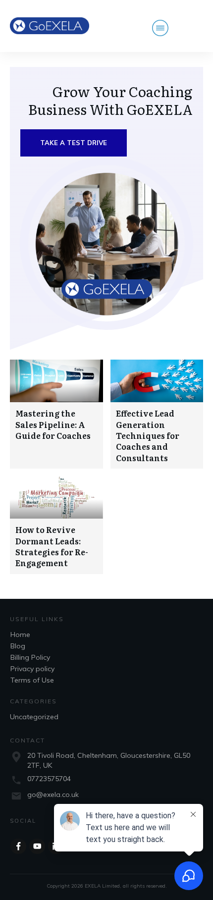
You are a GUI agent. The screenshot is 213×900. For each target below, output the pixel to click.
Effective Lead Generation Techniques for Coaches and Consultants (147, 435)
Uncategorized (34, 716)
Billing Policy (30, 657)
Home (20, 634)
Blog (17, 645)
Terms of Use (32, 680)
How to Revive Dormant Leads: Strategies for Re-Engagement (51, 546)
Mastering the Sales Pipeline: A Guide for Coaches (53, 424)
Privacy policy (32, 668)
